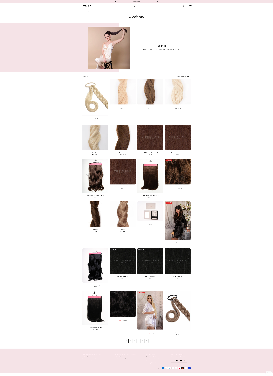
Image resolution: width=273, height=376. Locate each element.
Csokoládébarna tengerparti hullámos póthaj (177, 186)
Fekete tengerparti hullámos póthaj (123, 319)
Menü (83, 11)
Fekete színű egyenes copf (122, 276)
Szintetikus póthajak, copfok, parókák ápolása (124, 358)
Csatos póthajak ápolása (120, 356)
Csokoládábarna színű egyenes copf (150, 152)
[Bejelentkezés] (186, 6)
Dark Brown (95, 229)
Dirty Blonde (122, 229)
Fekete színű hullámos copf (150, 276)
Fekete (177, 242)
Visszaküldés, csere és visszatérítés (89, 358)
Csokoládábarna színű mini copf (177, 152)
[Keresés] (183, 6)
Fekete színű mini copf (177, 276)
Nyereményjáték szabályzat (152, 362)
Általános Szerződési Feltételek (152, 356)
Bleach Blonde (95, 152)
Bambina (150, 106)
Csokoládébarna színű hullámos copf (122, 186)
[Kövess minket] (173, 361)
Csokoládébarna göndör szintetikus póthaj (95, 195)
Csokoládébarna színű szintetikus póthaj (150, 195)
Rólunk (138, 6)
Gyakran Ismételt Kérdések (87, 360)
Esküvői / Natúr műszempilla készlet (150, 223)
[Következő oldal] (146, 341)
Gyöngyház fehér (150, 331)
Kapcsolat (144, 6)
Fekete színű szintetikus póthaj (95, 327)
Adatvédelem (149, 360)
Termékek (129, 6)
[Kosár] (190, 6)
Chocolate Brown (122, 152)
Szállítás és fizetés (86, 356)
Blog (134, 6)
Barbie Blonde (178, 106)
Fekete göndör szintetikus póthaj (95, 284)
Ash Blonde (122, 106)
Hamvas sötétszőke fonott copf (177, 332)
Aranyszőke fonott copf (95, 118)
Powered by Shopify (91, 368)
